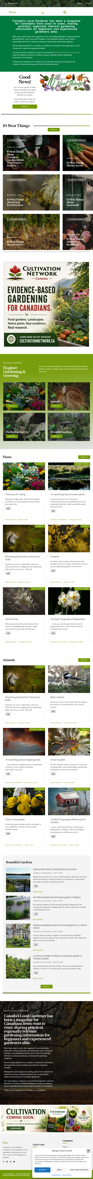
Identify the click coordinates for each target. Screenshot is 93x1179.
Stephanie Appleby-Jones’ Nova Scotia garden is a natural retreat (60, 926)
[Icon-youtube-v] (14, 1161)
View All (12, 406)
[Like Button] (8, 508)
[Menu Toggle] (43, 13)
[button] (88, 1151)
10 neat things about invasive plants (67, 494)
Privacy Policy (66, 1175)
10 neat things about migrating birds (22, 759)
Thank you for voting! (15, 494)
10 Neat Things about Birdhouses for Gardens (68, 821)
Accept (42, 1170)
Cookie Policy (56, 1175)
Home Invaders (57, 759)
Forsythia (54, 556)
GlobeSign (26, 1175)
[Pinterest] (7, 1161)
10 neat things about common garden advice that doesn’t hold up (15, 158)
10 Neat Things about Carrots (75, 164)
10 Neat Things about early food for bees (15, 202)
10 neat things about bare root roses (75, 242)
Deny (59, 1170)
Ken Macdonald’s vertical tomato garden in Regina (57, 897)
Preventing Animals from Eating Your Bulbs (22, 558)
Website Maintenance (11, 1175)
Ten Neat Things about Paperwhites (67, 619)
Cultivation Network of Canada (66, 52)
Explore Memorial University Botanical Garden (55, 869)
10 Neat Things (17, 140)
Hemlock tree (11, 619)
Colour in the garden (15, 819)
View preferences (79, 1170)
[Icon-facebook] (3, 1161)
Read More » (38, 892)
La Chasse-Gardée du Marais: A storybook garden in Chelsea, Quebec (57, 957)
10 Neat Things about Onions (15, 243)
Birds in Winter (57, 697)
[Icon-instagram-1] (10, 1161)
